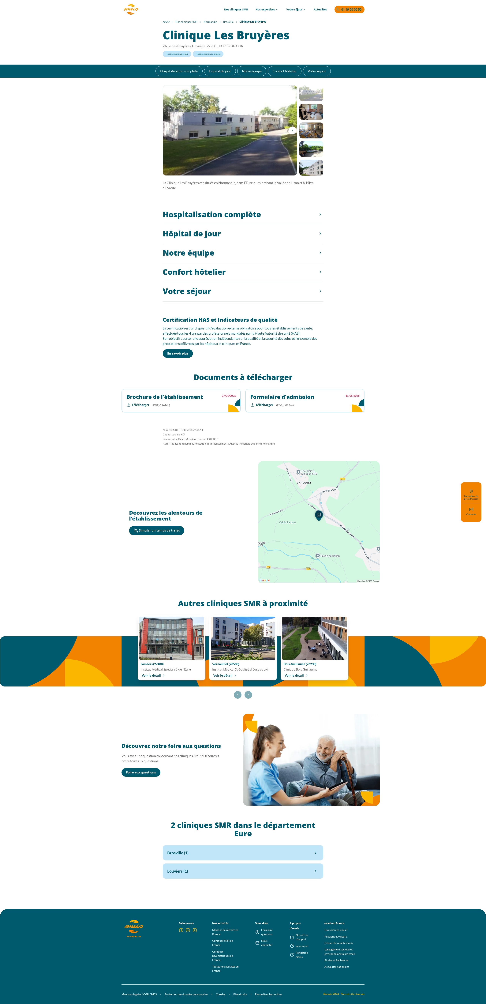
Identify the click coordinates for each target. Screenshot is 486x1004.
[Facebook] (181, 930)
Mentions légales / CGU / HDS (139, 994)
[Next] (292, 130)
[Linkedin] (188, 930)
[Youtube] (195, 930)
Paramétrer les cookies (268, 994)
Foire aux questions (141, 772)
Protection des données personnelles (186, 994)
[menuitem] (236, 9)
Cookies (220, 994)
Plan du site (240, 994)
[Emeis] (131, 9)
